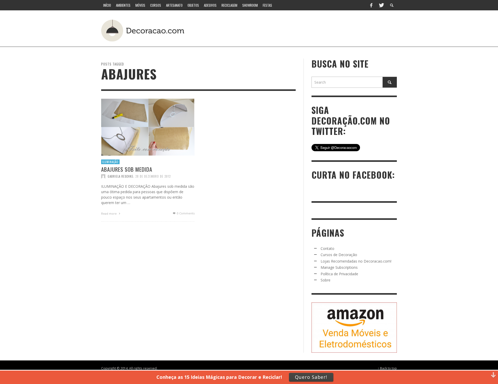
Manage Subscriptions (339, 267)
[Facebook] (371, 5)
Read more (109, 213)
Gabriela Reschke (120, 176)
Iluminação (110, 162)
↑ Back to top (387, 368)
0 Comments (185, 213)
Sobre (325, 280)
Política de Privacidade (339, 273)
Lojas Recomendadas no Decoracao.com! (356, 261)
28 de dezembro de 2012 (153, 176)
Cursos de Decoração (339, 254)
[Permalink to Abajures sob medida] (148, 126)
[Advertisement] (300, 29)
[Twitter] (381, 5)
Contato (327, 248)
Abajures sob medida (126, 169)
